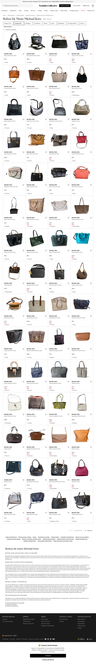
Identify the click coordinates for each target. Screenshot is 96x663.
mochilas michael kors (67, 537)
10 (85, 530)
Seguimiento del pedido (29, 619)
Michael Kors (11, 15)
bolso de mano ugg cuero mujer (62, 541)
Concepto (4, 619)
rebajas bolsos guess (49, 539)
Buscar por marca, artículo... (12, 5)
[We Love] (36, 10)
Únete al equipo (81, 626)
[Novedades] (8, 10)
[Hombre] (29, 10)
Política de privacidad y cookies (35, 639)
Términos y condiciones (21, 639)
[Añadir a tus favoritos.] (23, 54)
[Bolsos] (49, 10)
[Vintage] (43, 10)
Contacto (61, 621)
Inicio (4, 15)
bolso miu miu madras (82, 537)
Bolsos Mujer (20, 15)
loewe (34, 537)
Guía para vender (45, 623)
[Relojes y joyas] (59, 10)
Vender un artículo (64, 5)
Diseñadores (13, 10)
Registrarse (86, 5)
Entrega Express (74, 10)
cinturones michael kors (45, 541)
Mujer (20, 10)
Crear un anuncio (45, 621)
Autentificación (26, 621)
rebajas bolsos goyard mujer (65, 539)
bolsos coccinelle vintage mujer (31, 539)
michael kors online (44, 537)
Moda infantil (63, 10)
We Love (33, 10)
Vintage (40, 10)
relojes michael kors (81, 539)
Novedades (4, 10)
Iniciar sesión (76, 5)
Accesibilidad (5, 639)
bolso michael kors (11, 537)
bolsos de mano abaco (13, 539)
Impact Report (81, 623)
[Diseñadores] (17, 10)
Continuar (48, 656)
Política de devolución (28, 623)
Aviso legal (12, 639)
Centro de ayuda (63, 619)
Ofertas (83, 10)
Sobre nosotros (81, 619)
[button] (93, 6)
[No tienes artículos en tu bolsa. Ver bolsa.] (93, 6)
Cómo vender (44, 619)
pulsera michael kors (30, 541)
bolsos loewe (55, 537)
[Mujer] (23, 10)
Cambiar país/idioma (48, 660)
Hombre (26, 10)
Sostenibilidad (81, 621)
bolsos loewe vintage (25, 537)
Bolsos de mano (30, 15)
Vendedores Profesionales (47, 626)
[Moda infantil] (68, 10)
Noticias (80, 628)
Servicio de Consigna (7, 621)
